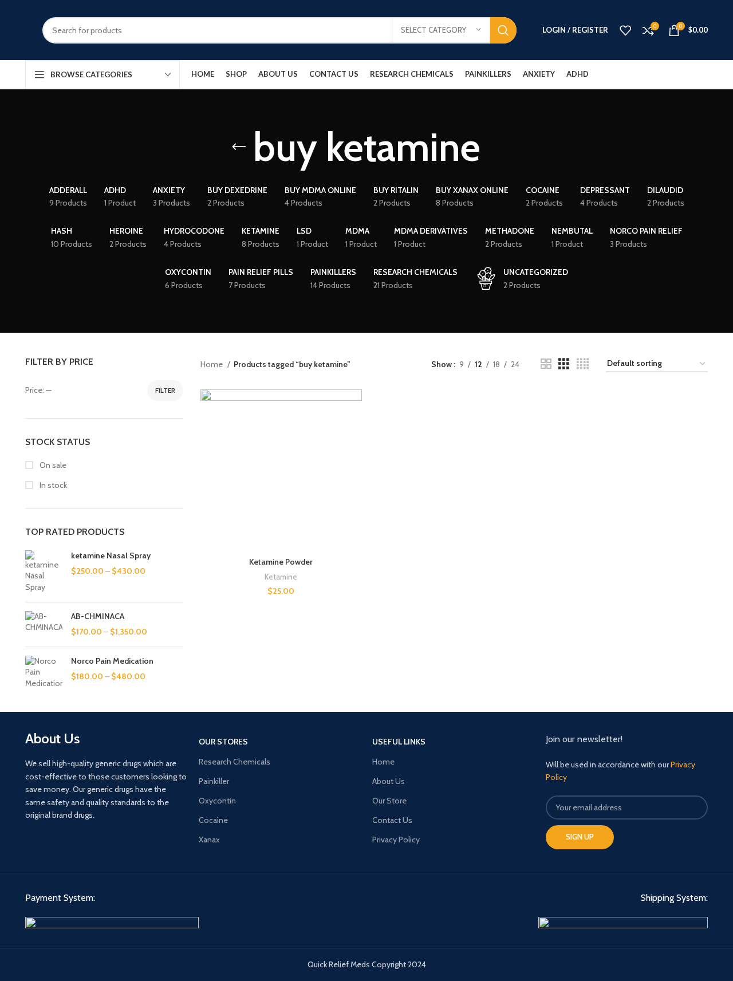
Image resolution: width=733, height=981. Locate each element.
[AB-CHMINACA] (43, 624)
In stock (52, 485)
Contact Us (392, 820)
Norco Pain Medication (112, 661)
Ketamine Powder (281, 562)
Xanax (209, 839)
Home (212, 364)
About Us (388, 781)
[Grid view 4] (583, 364)
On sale (52, 465)
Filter (165, 390)
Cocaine (213, 820)
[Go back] (238, 147)
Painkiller (214, 781)
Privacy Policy (396, 839)
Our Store (389, 800)
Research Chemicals (234, 762)
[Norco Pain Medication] (43, 673)
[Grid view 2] (546, 364)
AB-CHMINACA (97, 616)
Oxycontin (217, 800)
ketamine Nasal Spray (111, 555)
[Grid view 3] (563, 364)
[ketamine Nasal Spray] (43, 571)
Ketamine (281, 576)
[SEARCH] (503, 30)
